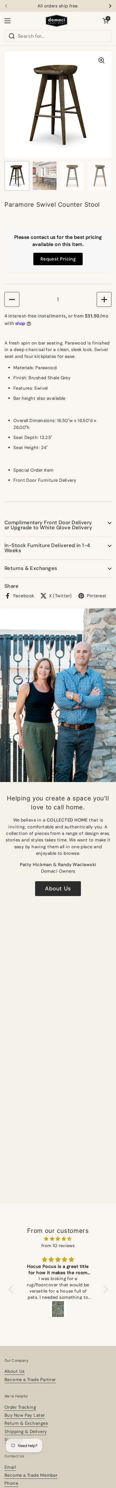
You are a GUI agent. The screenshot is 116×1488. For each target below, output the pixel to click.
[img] (58, 1239)
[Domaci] (56, 21)
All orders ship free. (58, 6)
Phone (11, 1483)
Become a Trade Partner (30, 1380)
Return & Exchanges (26, 1423)
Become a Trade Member (30, 1475)
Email (10, 1467)
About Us (58, 888)
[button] (106, 21)
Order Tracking (20, 1407)
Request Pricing (58, 259)
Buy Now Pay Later (24, 1415)
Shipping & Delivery (25, 1432)
